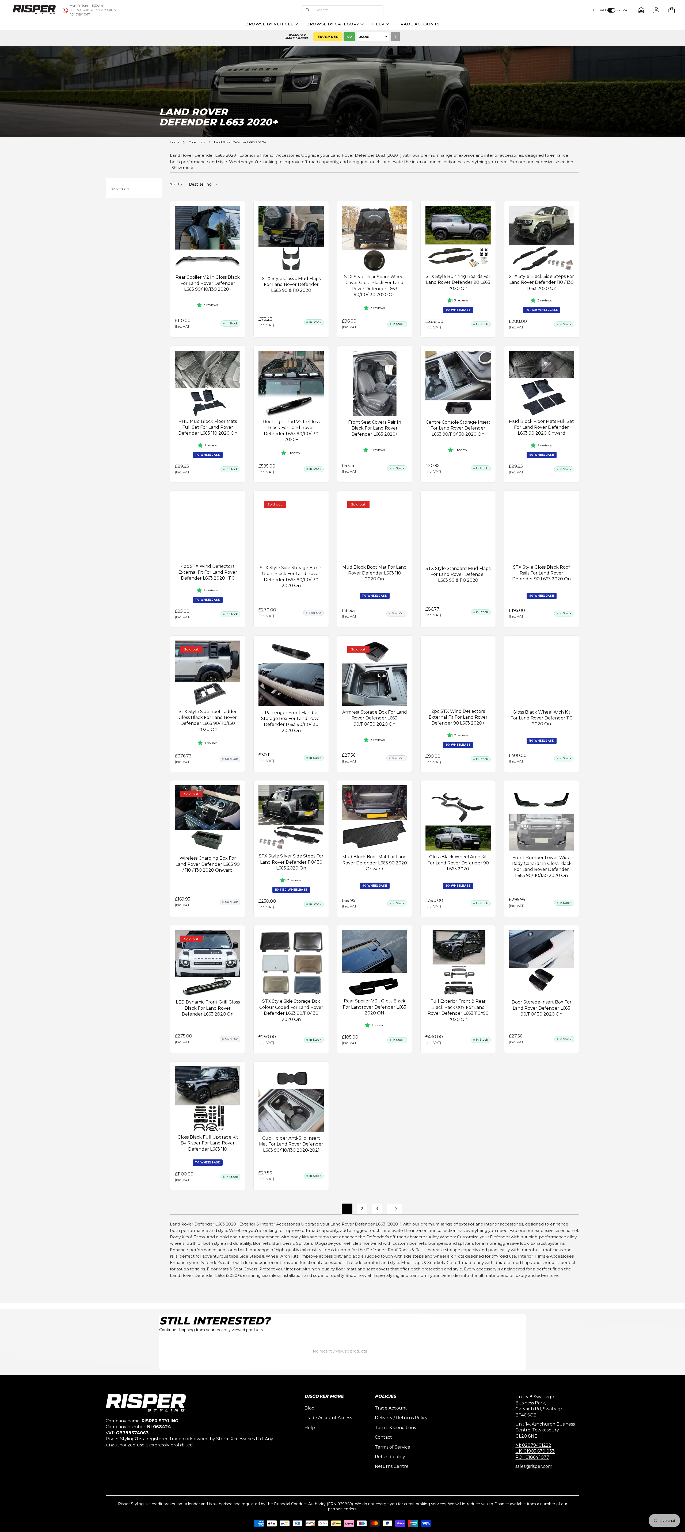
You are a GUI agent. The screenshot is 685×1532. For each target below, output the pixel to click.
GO (349, 37)
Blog (310, 1408)
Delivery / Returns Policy (401, 1417)
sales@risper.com (533, 1466)
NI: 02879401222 (533, 1445)
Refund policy (390, 1456)
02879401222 (106, 10)
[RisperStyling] (34, 10)
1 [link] (347, 1208)
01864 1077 (80, 14)
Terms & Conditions (395, 1427)
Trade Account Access (328, 1417)
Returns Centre (392, 1466)
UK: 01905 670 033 (535, 1451)
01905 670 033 (81, 10)
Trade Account (391, 1408)
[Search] (395, 36)
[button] (342, 10)
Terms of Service (392, 1447)
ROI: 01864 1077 (532, 1457)
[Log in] (656, 10)
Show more (182, 167)
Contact (383, 1437)
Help (310, 1427)
